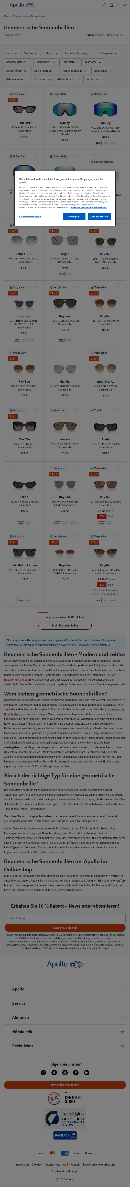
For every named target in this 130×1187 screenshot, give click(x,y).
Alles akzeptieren (99, 216)
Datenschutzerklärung (81, 207)
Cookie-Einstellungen (30, 216)
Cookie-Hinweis (99, 207)
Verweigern (74, 216)
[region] (65, 198)
